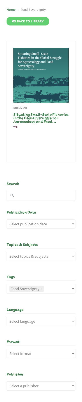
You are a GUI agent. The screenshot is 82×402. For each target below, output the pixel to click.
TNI (15, 127)
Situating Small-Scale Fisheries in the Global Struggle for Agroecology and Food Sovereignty (41, 118)
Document (20, 107)
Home (11, 9)
